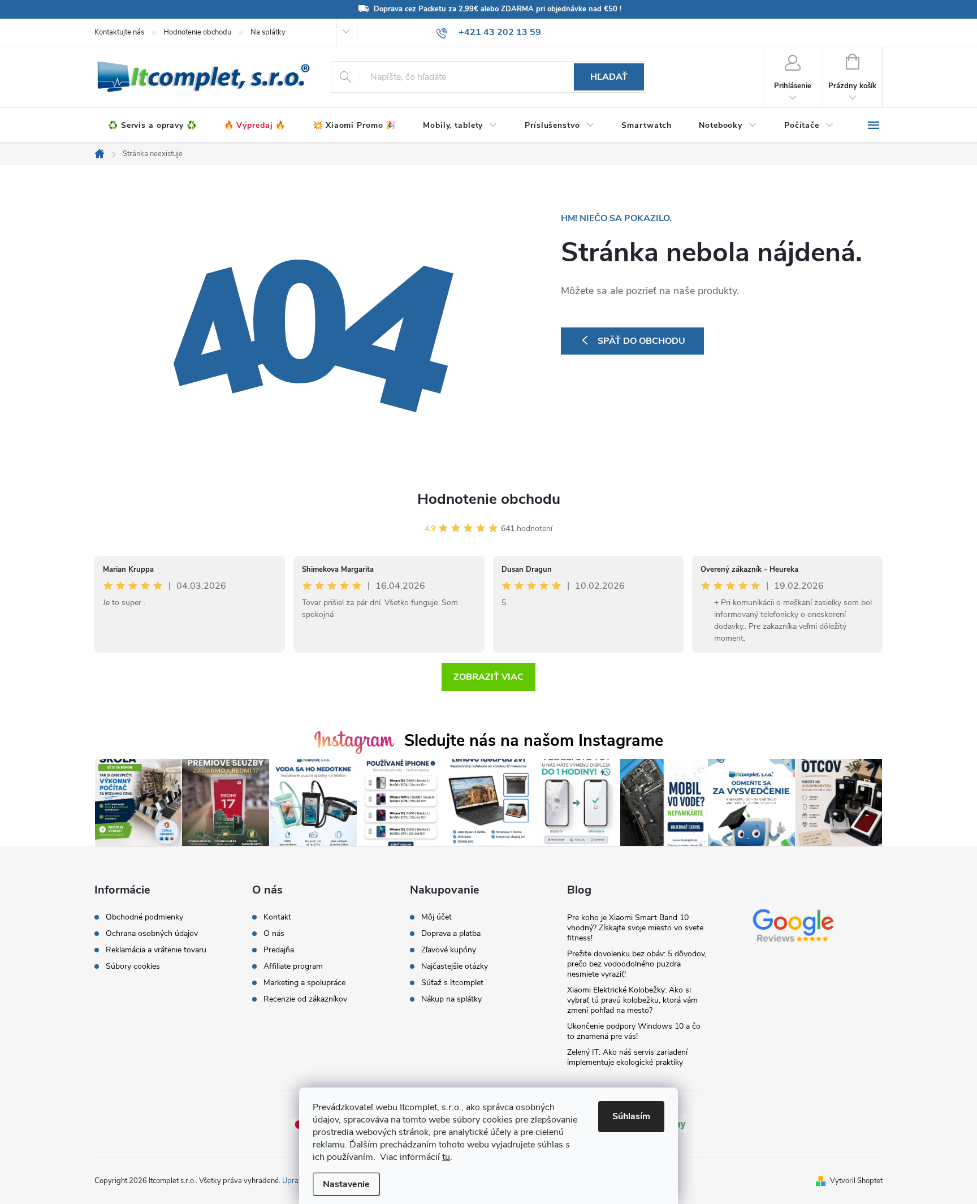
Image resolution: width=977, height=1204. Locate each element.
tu (446, 1157)
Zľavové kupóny (448, 950)
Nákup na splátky (451, 999)
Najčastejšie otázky (454, 966)
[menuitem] (152, 125)
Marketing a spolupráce (304, 982)
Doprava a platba (451, 933)
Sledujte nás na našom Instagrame (533, 741)
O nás (273, 933)
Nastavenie (346, 1184)
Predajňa (278, 950)
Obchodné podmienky (144, 917)
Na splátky (268, 32)
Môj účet (436, 917)
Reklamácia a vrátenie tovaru (156, 950)
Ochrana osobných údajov (152, 933)
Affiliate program (293, 966)
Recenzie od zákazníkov (305, 999)
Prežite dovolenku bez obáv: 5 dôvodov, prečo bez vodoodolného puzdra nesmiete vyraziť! (636, 963)
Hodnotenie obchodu (197, 32)
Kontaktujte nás (119, 32)
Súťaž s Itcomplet (452, 982)
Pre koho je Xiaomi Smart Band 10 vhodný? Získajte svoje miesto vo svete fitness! (635, 927)
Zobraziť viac (488, 677)
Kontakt (277, 917)
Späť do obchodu (641, 341)
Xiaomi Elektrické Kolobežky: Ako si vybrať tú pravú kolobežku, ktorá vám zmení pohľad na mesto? (632, 1000)
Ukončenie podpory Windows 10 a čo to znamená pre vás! (634, 1031)
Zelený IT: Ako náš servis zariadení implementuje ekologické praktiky (627, 1057)
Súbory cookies (133, 966)
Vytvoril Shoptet (856, 1181)
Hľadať (609, 77)
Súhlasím (631, 1116)
